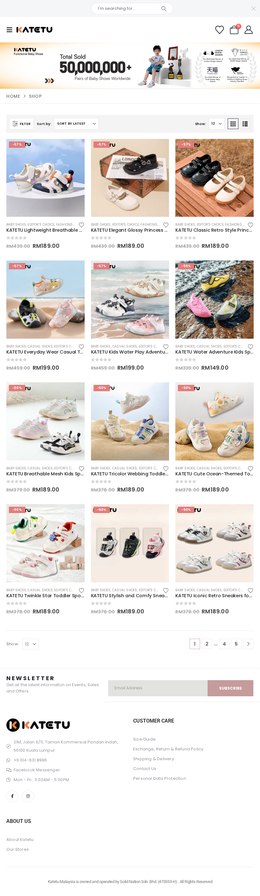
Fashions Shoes (70, 224)
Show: (200, 123)
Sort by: (44, 123)
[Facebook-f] (12, 796)
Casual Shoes (40, 346)
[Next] (248, 644)
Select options (74, 149)
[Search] (164, 8)
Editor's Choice (41, 224)
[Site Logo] (34, 30)
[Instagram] (28, 796)
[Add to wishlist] (81, 224)
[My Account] (249, 30)
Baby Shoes (16, 224)
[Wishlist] (219, 30)
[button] (11, 29)
